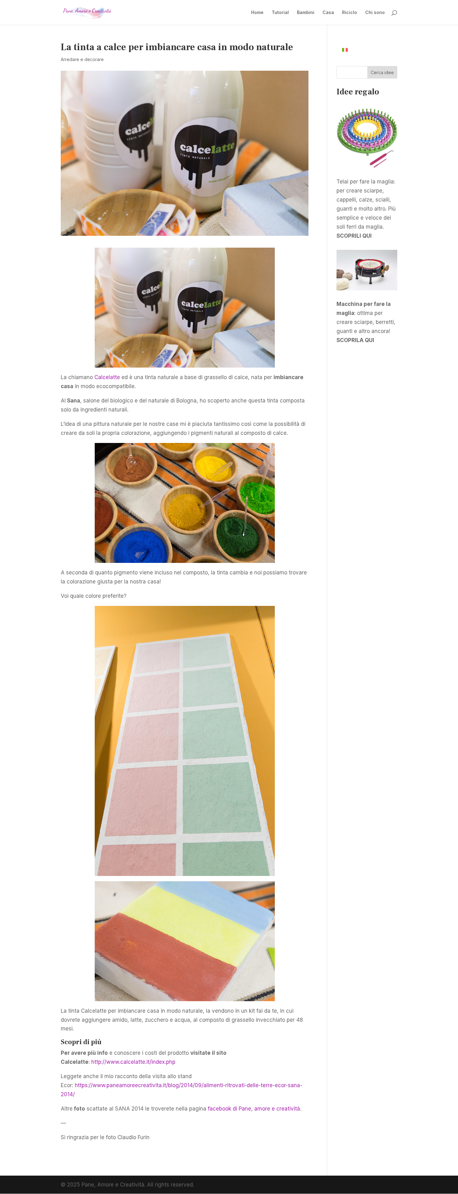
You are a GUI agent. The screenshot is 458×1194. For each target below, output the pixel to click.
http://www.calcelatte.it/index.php (133, 1062)
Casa (328, 12)
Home (257, 12)
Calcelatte (107, 377)
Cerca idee (382, 72)
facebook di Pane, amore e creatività (254, 1109)
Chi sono (375, 12)
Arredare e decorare (82, 59)
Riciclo (349, 12)
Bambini (305, 12)
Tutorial (280, 12)
